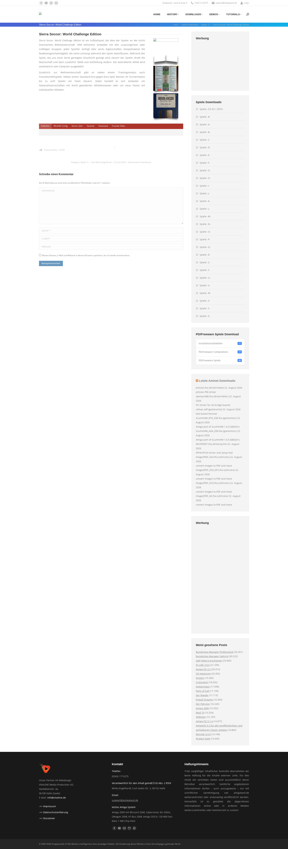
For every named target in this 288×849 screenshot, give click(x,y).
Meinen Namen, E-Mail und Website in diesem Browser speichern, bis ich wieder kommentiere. (86, 255)
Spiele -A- (205, 124)
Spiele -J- (205, 193)
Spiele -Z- (205, 316)
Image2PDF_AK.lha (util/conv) (212, 496)
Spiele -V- (205, 285)
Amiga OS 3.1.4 (204, 721)
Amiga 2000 (202, 708)
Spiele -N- (205, 224)
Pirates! (200, 678)
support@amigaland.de (125, 800)
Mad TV (200, 712)
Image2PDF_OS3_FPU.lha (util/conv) (215, 470)
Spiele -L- (205, 208)
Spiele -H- (205, 178)
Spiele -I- (205, 185)
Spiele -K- (205, 201)
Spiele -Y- (205, 308)
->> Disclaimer (47, 818)
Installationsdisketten (220, 343)
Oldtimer (201, 717)
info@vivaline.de (56, 797)
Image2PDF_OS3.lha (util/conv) (213, 483)
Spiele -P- (205, 239)
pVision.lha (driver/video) (210, 387)
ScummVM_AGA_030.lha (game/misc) (216, 431)
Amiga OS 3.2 (203, 669)
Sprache (90, 125)
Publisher (45, 125)
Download (103, 125)
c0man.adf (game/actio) (209, 409)
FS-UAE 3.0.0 (203, 665)
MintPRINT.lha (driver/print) (211, 444)
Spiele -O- (205, 231)
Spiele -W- (205, 293)
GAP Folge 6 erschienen (209, 660)
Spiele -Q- (205, 247)
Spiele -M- (205, 216)
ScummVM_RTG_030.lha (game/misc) (216, 418)
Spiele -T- (205, 270)
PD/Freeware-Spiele (220, 360)
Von (102, 162)
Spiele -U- (205, 277)
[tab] (45, 126)
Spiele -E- (205, 155)
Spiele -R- (205, 254)
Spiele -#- (205, 116)
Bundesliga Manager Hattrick (212, 656)
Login (246, 3)
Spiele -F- (205, 162)
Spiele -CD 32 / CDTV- (211, 109)
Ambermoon (203, 686)
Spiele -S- (84, 162)
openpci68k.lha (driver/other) (212, 396)
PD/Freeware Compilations (220, 351)
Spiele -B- (205, 132)
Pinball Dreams (204, 699)
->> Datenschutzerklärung (53, 812)
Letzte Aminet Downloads (217, 380)
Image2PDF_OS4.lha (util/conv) (213, 457)
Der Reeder (202, 695)
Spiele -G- (205, 170)
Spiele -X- (205, 300)
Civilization (202, 682)
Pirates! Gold (203, 738)
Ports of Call (202, 691)
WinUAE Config (61, 125)
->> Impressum (47, 806)
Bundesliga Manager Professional (214, 652)
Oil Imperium (203, 673)
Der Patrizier (203, 704)
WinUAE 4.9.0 (203, 734)
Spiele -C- (205, 139)
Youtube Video (118, 125)
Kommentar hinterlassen (139, 162)
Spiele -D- (205, 147)
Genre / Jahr (77, 125)
